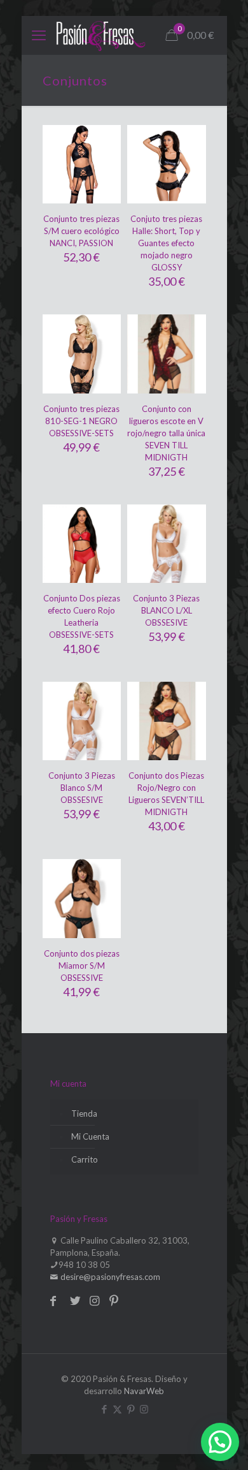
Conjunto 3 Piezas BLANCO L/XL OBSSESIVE (166, 610)
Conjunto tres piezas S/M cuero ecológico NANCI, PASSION (81, 231)
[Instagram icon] (144, 1409)
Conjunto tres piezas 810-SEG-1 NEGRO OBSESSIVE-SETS (81, 421)
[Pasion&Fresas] (101, 35)
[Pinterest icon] (130, 1409)
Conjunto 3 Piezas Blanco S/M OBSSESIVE (81, 787)
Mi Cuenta (90, 1136)
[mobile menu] (39, 35)
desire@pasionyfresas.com (109, 1277)
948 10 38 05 (84, 1265)
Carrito (84, 1159)
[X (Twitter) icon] (117, 1409)
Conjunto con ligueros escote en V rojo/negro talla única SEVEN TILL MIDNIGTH (166, 433)
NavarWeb (144, 1391)
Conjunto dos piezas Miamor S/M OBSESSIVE (82, 965)
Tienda (84, 1113)
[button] (220, 1442)
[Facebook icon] (104, 1409)
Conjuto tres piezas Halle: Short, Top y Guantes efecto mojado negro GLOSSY (166, 243)
